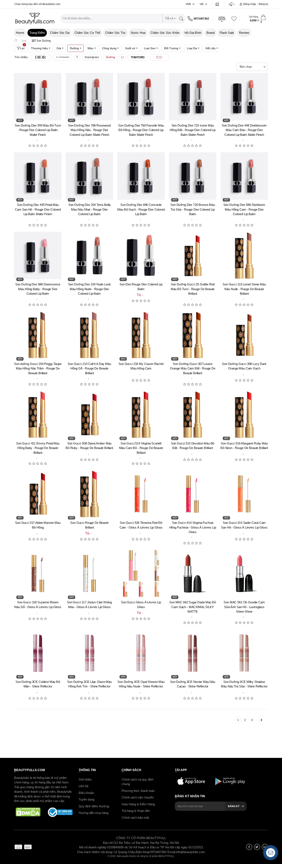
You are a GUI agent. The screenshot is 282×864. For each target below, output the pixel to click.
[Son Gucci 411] (38, 414)
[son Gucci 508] (89, 414)
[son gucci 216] (141, 335)
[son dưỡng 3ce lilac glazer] (89, 653)
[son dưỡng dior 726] (192, 176)
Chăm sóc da (59, 32)
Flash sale (227, 32)
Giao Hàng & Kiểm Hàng (138, 804)
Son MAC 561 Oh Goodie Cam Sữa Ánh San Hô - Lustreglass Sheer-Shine (244, 606)
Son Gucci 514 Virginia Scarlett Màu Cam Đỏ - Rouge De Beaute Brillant (141, 448)
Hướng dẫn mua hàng (93, 813)
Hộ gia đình (193, 32)
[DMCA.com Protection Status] (28, 812)
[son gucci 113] (244, 255)
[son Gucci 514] (141, 414)
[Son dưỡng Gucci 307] (192, 335)
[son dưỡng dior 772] (244, 96)
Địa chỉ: (108, 842)
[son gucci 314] (244, 494)
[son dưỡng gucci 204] (38, 335)
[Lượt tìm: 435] (159, 57)
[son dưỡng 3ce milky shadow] (244, 653)
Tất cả (169, 18)
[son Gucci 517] (38, 494)
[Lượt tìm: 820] (62, 57)
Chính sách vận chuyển (138, 797)
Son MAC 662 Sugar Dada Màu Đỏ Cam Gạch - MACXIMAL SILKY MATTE (192, 606)
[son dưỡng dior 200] (89, 176)
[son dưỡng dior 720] (192, 96)
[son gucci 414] (192, 494)
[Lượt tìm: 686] (92, 57)
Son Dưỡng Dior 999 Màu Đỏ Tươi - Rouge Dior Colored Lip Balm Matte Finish (38, 130)
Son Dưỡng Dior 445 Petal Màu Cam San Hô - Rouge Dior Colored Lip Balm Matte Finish (38, 209)
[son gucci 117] (89, 573)
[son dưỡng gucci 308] (244, 335)
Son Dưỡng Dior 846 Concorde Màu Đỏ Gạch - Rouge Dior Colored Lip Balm (141, 209)
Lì (122, 57)
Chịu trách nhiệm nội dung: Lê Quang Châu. (106, 851)
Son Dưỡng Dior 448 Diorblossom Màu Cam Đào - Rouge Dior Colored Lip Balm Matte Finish (244, 130)
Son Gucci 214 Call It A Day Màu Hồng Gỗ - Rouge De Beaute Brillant (89, 368)
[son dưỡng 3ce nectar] (192, 653)
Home (20, 32)
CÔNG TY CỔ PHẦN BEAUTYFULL (141, 838)
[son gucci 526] (141, 494)
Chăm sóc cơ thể (87, 32)
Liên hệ (83, 786)
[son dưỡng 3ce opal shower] (141, 653)
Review (244, 32)
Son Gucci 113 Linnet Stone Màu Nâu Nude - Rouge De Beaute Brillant (244, 289)
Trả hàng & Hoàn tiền (136, 810)
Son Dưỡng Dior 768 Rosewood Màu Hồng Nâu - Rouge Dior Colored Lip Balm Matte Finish (89, 130)
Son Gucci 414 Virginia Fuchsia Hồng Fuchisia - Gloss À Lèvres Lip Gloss (192, 527)
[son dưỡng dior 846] (141, 176)
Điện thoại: (143, 851)
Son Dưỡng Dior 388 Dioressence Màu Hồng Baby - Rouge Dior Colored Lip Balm (37, 289)
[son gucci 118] (38, 573)
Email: (171, 851)
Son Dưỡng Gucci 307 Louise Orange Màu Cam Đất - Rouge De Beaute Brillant (192, 368)
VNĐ (188, 4)
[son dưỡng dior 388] (38, 255)
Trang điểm (37, 32)
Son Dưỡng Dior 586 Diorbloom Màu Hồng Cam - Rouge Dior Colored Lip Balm (244, 209)
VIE (202, 4)
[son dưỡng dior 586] (244, 176)
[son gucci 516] (244, 414)
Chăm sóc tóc (115, 32)
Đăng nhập (249, 4)
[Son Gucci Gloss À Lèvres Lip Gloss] (141, 573)
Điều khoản (86, 792)
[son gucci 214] (89, 335)
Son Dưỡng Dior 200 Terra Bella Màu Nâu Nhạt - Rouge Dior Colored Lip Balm (89, 209)
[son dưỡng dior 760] (141, 96)
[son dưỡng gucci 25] (192, 255)
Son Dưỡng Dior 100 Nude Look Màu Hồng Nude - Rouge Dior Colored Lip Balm (89, 289)
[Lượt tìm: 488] (138, 57)
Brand (210, 32)
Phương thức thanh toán (138, 790)
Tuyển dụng (86, 799)
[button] (232, 4)
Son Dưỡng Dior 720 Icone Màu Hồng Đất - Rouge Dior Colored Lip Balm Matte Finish (193, 130)
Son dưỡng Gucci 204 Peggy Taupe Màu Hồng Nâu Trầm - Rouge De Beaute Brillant (37, 368)
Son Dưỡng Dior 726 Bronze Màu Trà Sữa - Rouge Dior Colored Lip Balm (192, 209)
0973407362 (201, 18)
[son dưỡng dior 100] (89, 255)
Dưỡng (110, 57)
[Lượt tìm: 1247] (41, 57)
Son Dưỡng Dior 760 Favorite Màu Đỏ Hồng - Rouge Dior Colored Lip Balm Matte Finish (141, 130)
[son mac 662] (192, 573)
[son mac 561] (244, 573)
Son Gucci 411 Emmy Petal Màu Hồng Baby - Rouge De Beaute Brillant (37, 448)
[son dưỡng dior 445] (38, 176)
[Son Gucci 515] (192, 414)
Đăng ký (263, 4)
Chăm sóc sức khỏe (164, 32)
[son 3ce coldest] (38, 653)
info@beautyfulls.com (190, 851)
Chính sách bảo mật (135, 817)
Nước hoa (138, 32)
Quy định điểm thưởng (94, 806)
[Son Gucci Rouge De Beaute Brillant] (89, 494)
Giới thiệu (85, 779)
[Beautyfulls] (15, 40)
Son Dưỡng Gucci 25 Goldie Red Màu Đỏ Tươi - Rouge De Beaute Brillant (193, 289)
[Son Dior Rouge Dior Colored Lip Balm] (141, 255)
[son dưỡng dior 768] (89, 96)
